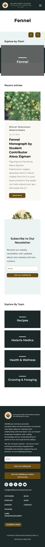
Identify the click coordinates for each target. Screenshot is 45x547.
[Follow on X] (15, 484)
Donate (8, 505)
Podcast (8, 500)
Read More (17, 195)
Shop (26, 500)
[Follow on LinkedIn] (20, 484)
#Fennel (13, 127)
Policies (8, 509)
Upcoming (9, 496)
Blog (26, 496)
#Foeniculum (24, 127)
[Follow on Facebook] (11, 484)
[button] (37, 34)
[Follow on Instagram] (6, 484)
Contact (28, 505)
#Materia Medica (17, 130)
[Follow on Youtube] (25, 484)
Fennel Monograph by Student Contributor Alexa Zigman (20, 148)
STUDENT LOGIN (13, 525)
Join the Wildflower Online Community (22, 475)
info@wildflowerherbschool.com (18, 490)
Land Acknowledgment (13, 514)
